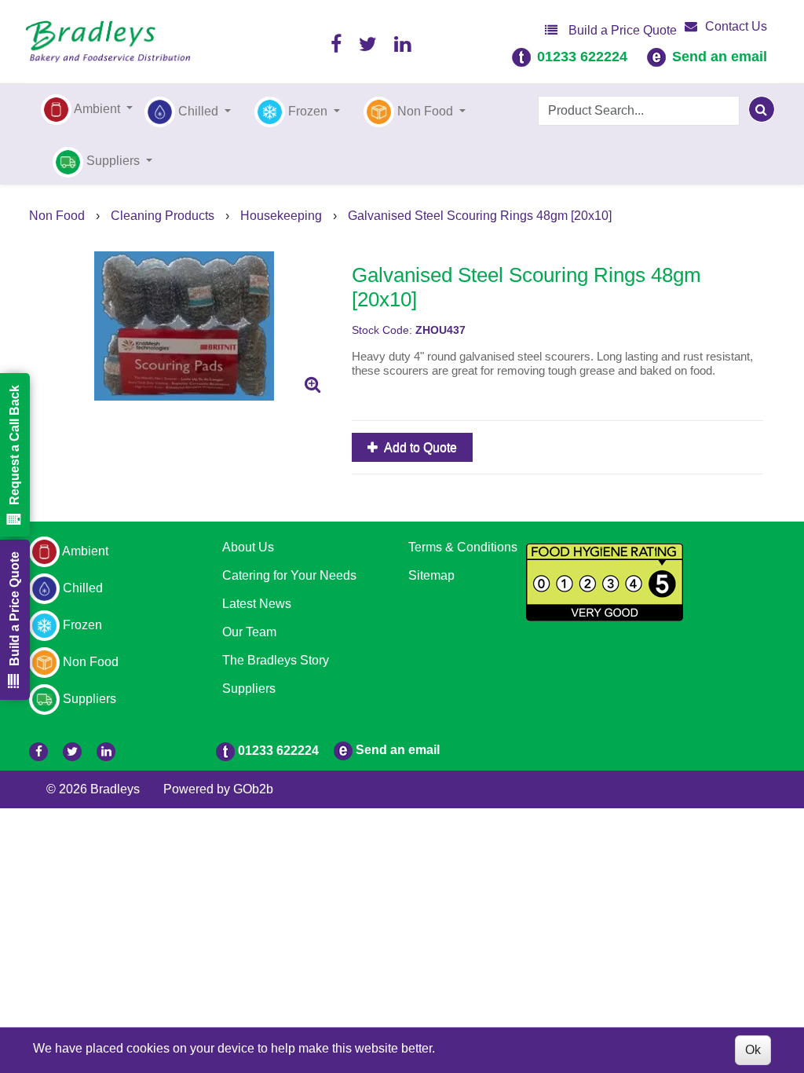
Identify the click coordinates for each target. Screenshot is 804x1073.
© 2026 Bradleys (93, 789)
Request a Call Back (14, 445)
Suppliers (249, 688)
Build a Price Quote (621, 30)
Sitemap (431, 575)
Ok (753, 1050)
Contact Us (736, 26)
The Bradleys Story (275, 660)
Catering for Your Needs (289, 575)
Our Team (249, 632)
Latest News (256, 603)
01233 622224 (582, 56)
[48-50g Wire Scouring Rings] (184, 326)
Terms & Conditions (462, 547)
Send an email (719, 56)
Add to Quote (419, 447)
